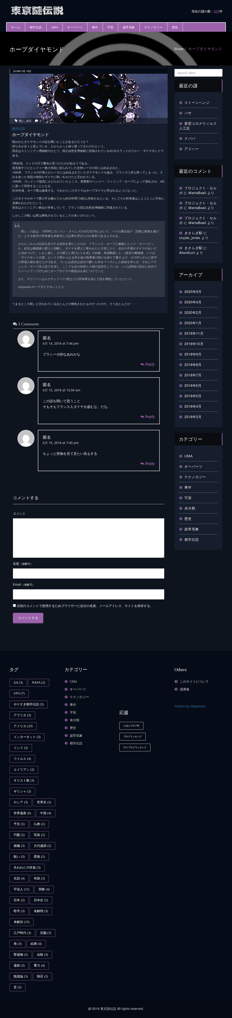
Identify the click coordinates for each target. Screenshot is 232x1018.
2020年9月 (193, 291)
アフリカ (22, 715)
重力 (39, 965)
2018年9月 (193, 354)
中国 (45, 813)
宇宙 (110, 27)
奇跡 (39, 878)
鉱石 (29, 120)
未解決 (21, 922)
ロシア (21, 802)
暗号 (19, 911)
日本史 (41, 900)
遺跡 (19, 965)
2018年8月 (193, 364)
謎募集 (185, 689)
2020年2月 (193, 312)
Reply (150, 364)
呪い (21, 120)
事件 (95, 27)
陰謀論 (21, 976)
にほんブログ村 (131, 725)
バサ (188, 112)
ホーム (15, 27)
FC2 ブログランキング (134, 747)
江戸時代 (22, 933)
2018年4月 (193, 406)
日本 (19, 900)
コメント (19, 513)
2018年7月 (193, 375)
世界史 (44, 802)
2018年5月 (193, 395)
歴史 (175, 27)
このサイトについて (194, 681)
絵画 (36, 943)
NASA (38, 682)
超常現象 (129, 27)
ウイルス (22, 758)
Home (179, 49)
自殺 (42, 954)
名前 (23, 563)
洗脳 (45, 933)
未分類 (189, 508)
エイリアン (24, 769)
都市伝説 (36, 27)
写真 (39, 835)
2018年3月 (193, 416)
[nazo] (38, 10)
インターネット (27, 737)
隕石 (42, 976)
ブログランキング (132, 736)
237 (216, 11)
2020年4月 (193, 302)
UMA (54, 27)
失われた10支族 (27, 867)
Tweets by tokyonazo (190, 706)
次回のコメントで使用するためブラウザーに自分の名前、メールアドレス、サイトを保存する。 (85, 606)
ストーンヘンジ (197, 102)
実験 (44, 889)
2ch (18, 682)
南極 (19, 846)
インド (21, 748)
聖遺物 (21, 954)
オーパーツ (75, 27)
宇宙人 (21, 889)
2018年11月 (193, 333)
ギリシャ (22, 791)
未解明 (41, 911)
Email (24, 584)
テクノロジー (153, 27)
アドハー (191, 148)
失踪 (19, 878)
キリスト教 (24, 780)
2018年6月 (193, 385)
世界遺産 (22, 813)
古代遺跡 (42, 846)
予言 (19, 824)
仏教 (39, 824)
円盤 (19, 835)
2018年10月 (193, 343)
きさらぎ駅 (193, 232)
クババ (189, 138)
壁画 (39, 856)
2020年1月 (193, 322)
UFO (19, 693)
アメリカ (23, 726)
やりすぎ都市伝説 (29, 704)
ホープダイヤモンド (205, 49)
